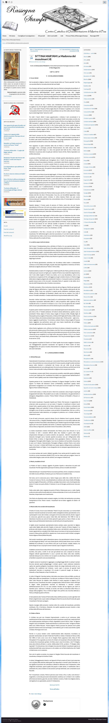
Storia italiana (87, 407)
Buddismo (86, 86)
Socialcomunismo (88, 394)
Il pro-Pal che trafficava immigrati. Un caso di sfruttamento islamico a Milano (14, 181)
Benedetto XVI (88, 76)
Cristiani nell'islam (88, 121)
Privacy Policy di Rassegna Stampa (77, 36)
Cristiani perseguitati (89, 125)
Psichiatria (86, 339)
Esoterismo (87, 176)
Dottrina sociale (88, 157)
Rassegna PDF (94, 36)
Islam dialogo (42, 61)
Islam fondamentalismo (90, 251)
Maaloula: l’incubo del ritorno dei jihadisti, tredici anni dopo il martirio (14, 159)
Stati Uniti (86, 400)
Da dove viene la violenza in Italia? (14, 174)
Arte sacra (86, 73)
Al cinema (86, 66)
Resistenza (87, 352)
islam (32, 694)
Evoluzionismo (87, 189)
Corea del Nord (88, 112)
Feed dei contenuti (9, 229)
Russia (85, 368)
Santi (85, 375)
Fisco (85, 202)
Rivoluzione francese (89, 365)
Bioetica (86, 79)
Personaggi (87, 319)
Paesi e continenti (88, 316)
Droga (85, 160)
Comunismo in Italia (89, 108)
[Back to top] (105, 719)
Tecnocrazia (87, 410)
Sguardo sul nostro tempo (91, 387)
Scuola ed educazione (89, 384)
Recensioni (87, 349)
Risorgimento (87, 358)
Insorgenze (87, 238)
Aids (85, 63)
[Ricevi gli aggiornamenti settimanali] (12, 2)
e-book (85, 163)
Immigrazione (87, 228)
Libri (85, 274)
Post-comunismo (88, 332)
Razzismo (86, 345)
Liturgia (86, 277)
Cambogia (86, 89)
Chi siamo (12, 36)
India (85, 232)
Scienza (86, 381)
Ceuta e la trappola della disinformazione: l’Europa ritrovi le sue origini (14, 136)
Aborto (86, 56)
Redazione (32, 61)
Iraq (85, 241)
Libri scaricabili (52, 36)
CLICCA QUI (7, 96)
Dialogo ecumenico (89, 147)
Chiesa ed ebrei (88, 99)
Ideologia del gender (89, 219)
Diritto (85, 150)
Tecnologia (87, 413)
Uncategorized (88, 423)
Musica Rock (87, 297)
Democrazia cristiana (89, 137)
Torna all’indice (54, 689)
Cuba (85, 131)
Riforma (86, 355)
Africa (85, 60)
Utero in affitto (88, 430)
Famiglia (86, 193)
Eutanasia (86, 186)
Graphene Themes (17, 721)
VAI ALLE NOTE (54, 685)
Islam (37, 61)
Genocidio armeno (88, 206)
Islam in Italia (87, 258)
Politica (86, 323)
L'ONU (85, 267)
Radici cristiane (88, 342)
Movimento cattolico (89, 293)
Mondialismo (87, 290)
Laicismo (86, 271)
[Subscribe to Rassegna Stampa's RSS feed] (3, 2)
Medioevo (86, 287)
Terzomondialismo (88, 417)
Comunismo (87, 105)
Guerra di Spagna (88, 212)
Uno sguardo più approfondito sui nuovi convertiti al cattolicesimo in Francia (14, 127)
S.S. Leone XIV (87, 371)
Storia (85, 404)
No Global (86, 303)
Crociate (86, 128)
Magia (85, 280)
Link (62, 36)
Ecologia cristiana (88, 167)
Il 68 (85, 225)
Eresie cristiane (88, 173)
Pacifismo (86, 313)
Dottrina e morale (88, 154)
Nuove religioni (88, 306)
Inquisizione (87, 235)
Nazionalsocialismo (89, 300)
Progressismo (87, 336)
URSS (85, 426)
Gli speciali (41, 36)
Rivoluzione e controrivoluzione (92, 362)
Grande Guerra (88, 209)
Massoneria (87, 284)
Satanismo (86, 378)
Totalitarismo (87, 420)
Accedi (5, 226)
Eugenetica (87, 180)
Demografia (87, 141)
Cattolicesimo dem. (89, 92)
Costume (86, 115)
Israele (85, 261)
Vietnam (86, 433)
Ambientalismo (88, 69)
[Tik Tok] (6, 2)
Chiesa (85, 95)
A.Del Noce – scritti (89, 53)
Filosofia (86, 199)
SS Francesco (87, 397)
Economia (86, 170)
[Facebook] (9, 2)
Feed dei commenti (9, 232)
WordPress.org (8, 235)
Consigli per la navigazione (26, 36)
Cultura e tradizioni (89, 134)
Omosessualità (88, 310)
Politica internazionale (89, 326)
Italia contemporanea (89, 264)
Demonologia (87, 144)
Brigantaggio (87, 82)
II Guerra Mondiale (89, 222)
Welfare (86, 436)
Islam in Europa (88, 254)
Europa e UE (87, 183)
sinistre (86, 391)
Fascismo (86, 196)
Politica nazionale (88, 329)
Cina (85, 102)
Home (4, 36)
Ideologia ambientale (89, 215)
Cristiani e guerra (88, 118)
